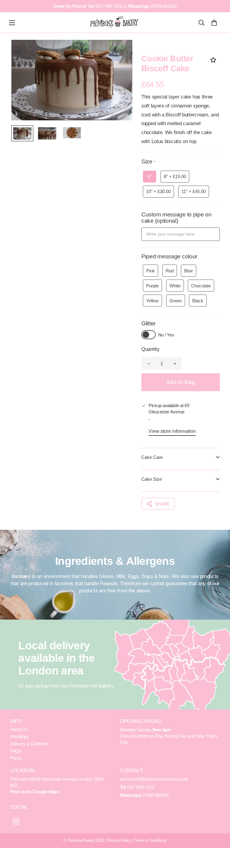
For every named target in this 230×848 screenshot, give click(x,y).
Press (16, 758)
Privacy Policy (119, 840)
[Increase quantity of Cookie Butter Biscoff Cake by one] (175, 364)
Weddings (19, 736)
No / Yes (166, 334)
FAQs (15, 750)
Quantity (150, 349)
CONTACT (131, 770)
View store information (172, 431)
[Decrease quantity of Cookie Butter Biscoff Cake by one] (148, 364)
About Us (19, 729)
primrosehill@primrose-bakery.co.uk (154, 779)
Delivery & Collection (29, 743)
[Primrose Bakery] (114, 22)
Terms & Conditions (150, 840)
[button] (214, 23)
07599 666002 (163, 6)
